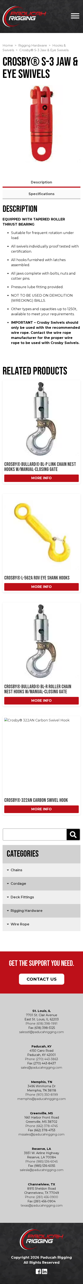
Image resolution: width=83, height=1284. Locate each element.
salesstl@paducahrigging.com (41, 1032)
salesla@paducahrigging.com (41, 1170)
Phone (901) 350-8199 (41, 1095)
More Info (41, 478)
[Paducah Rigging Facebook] (39, 1272)
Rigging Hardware (32, 45)
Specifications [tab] (41, 194)
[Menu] (74, 16)
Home (8, 45)
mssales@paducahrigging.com (41, 1134)
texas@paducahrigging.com (42, 1205)
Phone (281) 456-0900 (41, 1197)
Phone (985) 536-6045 (41, 1161)
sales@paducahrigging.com (41, 1067)
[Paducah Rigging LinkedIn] (44, 1272)
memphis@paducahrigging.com (41, 1099)
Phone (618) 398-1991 (41, 1023)
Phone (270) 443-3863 (41, 1059)
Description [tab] (41, 182)
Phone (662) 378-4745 (41, 1126)
